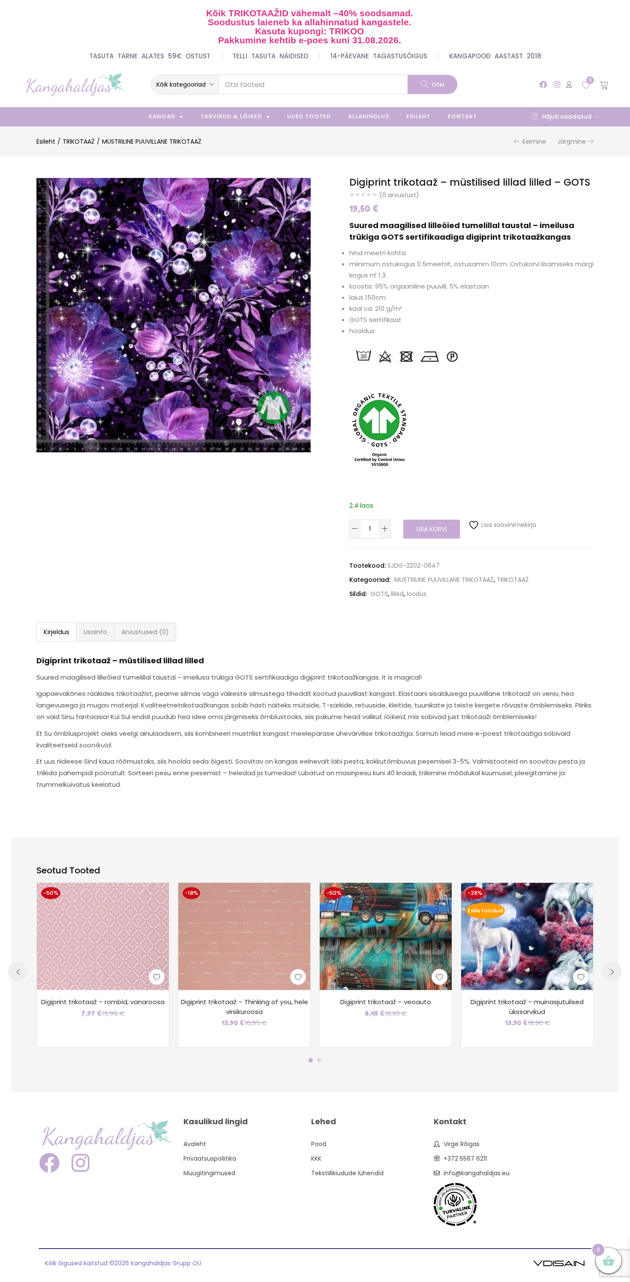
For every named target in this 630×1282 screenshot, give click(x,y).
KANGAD (162, 116)
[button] (185, 84)
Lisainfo (95, 631)
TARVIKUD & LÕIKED (231, 116)
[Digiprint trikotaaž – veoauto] (386, 936)
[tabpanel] (102, 965)
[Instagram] (557, 84)
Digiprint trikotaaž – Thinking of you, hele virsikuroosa (244, 1006)
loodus (416, 594)
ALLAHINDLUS (368, 116)
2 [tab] (319, 1060)
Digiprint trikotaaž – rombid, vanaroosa (103, 1001)
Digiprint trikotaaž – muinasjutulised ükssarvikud (527, 1006)
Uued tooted (309, 116)
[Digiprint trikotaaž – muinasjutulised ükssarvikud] (527, 936)
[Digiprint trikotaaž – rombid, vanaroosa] (103, 936)
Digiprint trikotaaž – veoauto (385, 1001)
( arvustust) (399, 195)
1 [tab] (311, 1060)
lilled (397, 594)
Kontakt (462, 116)
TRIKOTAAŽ (79, 141)
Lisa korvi (432, 529)
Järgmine (572, 141)
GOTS (379, 594)
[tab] (56, 632)
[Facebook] (543, 84)
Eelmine (534, 141)
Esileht (418, 116)
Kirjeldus (56, 631)
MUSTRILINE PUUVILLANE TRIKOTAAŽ (151, 141)
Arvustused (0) (145, 631)
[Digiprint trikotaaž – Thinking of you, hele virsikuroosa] (244, 936)
